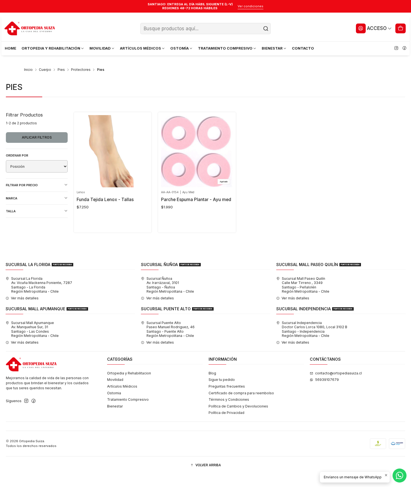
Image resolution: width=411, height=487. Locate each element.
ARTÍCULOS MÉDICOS (140, 48)
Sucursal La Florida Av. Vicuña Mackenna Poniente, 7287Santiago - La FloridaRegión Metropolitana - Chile (41, 284)
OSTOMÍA (179, 48)
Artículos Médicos (122, 386)
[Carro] (401, 28)
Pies (61, 69)
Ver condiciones (250, 6)
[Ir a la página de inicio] (29, 29)
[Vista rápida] (83, 150)
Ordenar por (17, 155)
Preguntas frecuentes (227, 386)
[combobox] (205, 28)
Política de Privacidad (226, 413)
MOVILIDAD (100, 48)
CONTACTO (303, 48)
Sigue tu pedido (222, 380)
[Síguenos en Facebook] (404, 48)
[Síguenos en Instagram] (396, 48)
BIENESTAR (272, 48)
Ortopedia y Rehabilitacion (129, 373)
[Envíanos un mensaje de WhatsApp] (400, 476)
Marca (11, 198)
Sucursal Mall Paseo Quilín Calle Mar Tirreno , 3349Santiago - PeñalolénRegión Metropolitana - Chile (305, 284)
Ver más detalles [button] (25, 298)
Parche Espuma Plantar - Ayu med (196, 199)
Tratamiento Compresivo (128, 399)
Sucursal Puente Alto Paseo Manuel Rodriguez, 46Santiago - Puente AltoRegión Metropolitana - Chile (171, 329)
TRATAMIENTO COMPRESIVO (225, 48)
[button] (205, 465)
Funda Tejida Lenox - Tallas (105, 199)
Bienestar (115, 406)
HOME (10, 48)
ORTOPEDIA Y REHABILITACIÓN (51, 48)
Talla (11, 211)
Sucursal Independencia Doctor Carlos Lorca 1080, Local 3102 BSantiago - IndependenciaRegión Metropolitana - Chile (314, 329)
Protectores (81, 69)
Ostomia (114, 393)
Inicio (28, 69)
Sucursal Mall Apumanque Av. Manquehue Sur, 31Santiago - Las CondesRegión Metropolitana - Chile (35, 329)
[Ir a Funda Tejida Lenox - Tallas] (113, 151)
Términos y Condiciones (229, 399)
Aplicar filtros (37, 137)
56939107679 (327, 380)
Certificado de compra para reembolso (241, 393)
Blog (212, 373)
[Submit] (266, 28)
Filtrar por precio (22, 185)
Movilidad (115, 380)
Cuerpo (45, 69)
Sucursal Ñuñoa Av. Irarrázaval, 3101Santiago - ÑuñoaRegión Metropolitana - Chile (170, 284)
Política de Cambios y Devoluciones (238, 406)
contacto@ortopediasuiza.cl (338, 373)
